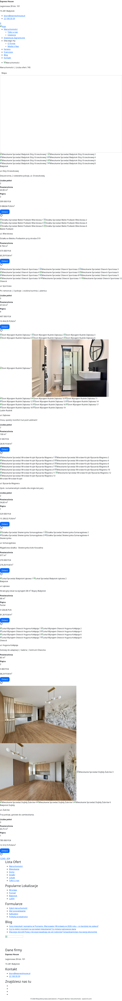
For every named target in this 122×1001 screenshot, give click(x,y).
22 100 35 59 (9, 18)
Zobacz (5, 211)
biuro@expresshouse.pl (14, 15)
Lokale (12, 877)
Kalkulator (13, 914)
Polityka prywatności (18, 916)
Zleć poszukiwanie (17, 911)
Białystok (13, 895)
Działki (12, 875)
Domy (11, 872)
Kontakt (7, 57)
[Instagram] (10, 991)
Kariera (7, 49)
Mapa (4, 73)
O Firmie (11, 43)
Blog (6, 55)
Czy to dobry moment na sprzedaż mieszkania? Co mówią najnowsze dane (42, 929)
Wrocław (13, 890)
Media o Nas (13, 46)
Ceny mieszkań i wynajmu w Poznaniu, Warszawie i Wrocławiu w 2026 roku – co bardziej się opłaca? (53, 926)
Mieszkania (14, 869)
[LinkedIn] (10, 994)
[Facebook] (10, 985)
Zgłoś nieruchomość (18, 908)
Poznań (12, 893)
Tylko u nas (13, 32)
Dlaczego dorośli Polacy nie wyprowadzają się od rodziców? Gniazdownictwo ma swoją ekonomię (53, 932)
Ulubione (12, 35)
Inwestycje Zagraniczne (14, 38)
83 (8, 858)
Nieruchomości (11, 29)
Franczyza (8, 52)
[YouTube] (10, 988)
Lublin (12, 898)
